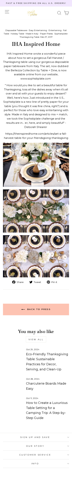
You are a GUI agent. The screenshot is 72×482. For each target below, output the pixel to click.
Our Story (35, 446)
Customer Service (35, 455)
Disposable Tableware (16, 30)
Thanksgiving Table (29, 37)
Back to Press (38, 309)
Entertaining (55, 30)
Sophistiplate (60, 33)
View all (36, 339)
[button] (59, 13)
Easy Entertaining (38, 30)
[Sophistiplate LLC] (32, 12)
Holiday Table (17, 33)
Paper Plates (46, 33)
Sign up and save (35, 437)
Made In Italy (32, 33)
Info (35, 463)
